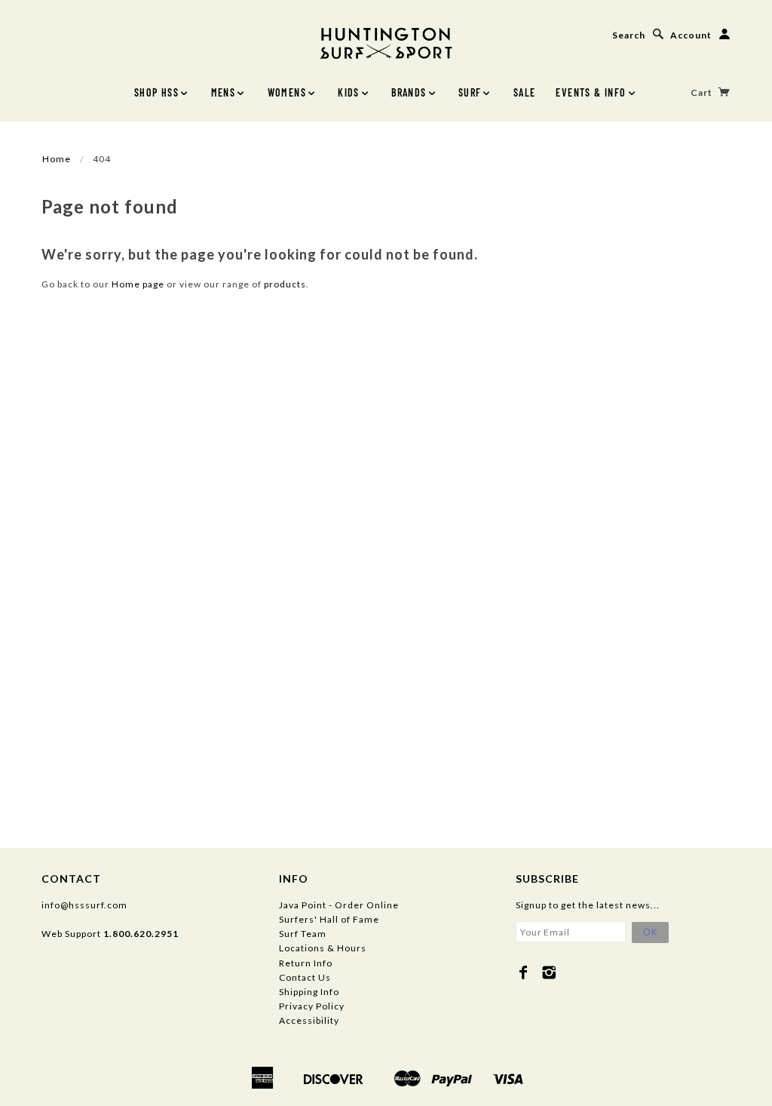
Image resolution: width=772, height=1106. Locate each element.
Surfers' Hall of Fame (329, 919)
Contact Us (305, 977)
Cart (703, 92)
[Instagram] (549, 972)
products (285, 284)
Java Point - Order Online (339, 905)
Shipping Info (309, 991)
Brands (408, 92)
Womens (287, 92)
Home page (138, 284)
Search (628, 35)
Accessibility (309, 1020)
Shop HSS (156, 92)
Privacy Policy (312, 1006)
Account (691, 35)
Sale (524, 92)
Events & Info (591, 92)
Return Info (305, 963)
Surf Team (302, 933)
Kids (349, 92)
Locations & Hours (322, 948)
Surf (470, 92)
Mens (223, 92)
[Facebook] (524, 972)
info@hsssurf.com (84, 905)
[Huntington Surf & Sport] (386, 42)
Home (56, 158)
